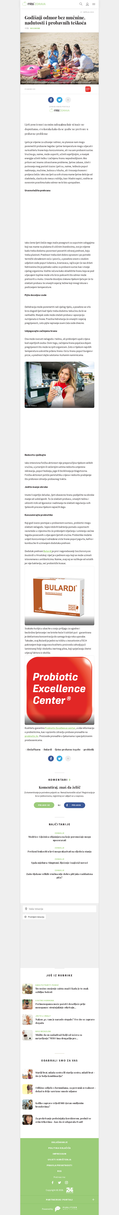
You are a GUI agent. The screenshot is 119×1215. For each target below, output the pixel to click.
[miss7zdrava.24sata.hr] (34, 4)
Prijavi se (44, 805)
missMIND (35, 28)
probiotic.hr (31, 736)
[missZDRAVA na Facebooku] (52, 1182)
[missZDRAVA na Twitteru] (59, 1182)
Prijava (76, 805)
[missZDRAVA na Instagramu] (66, 1182)
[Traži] (81, 4)
